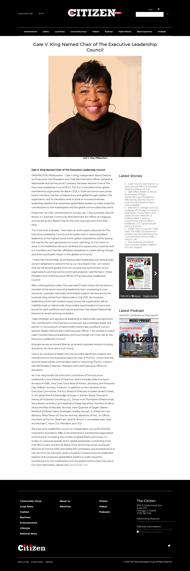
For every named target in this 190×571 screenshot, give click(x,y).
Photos (103, 501)
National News (28, 533)
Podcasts (162, 32)
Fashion (95, 32)
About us (65, 501)
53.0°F (41, 14)
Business (109, 32)
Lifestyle (25, 528)
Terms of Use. (23, 562)
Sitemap (49, 562)
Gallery (46, 32)
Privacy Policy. (37, 562)
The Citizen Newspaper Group (142, 562)
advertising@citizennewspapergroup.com (156, 521)
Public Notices (125, 32)
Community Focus (79, 32)
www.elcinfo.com (78, 465)
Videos (103, 506)
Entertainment (30, 32)
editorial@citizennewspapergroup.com (154, 529)
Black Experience (144, 32)
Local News (60, 32)
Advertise (65, 506)
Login (150, 9)
